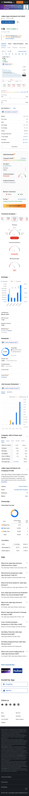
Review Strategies (10, 38)
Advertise (18, 716)
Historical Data (22, 47)
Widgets (3, 722)
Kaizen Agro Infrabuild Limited (10, 550)
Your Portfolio (4, 719)
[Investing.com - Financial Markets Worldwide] (9, 2)
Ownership (14, 47)
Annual (3, 392)
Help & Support (20, 719)
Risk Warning (4, 787)
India (26, 496)
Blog (2, 712)
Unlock (17, 461)
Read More (4, 482)
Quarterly (9, 392)
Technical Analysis (8, 214)
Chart (9, 43)
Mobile (3, 716)
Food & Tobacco (23, 486)
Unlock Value (23, 92)
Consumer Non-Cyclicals (21, 489)
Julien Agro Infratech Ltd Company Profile (10, 469)
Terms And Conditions (6, 777)
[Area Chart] (5, 51)
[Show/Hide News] (10, 51)
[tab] (8, 219)
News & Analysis (18, 43)
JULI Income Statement (10, 384)
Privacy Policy (4, 782)
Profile (9, 47)
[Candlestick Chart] (3, 51)
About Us (18, 712)
